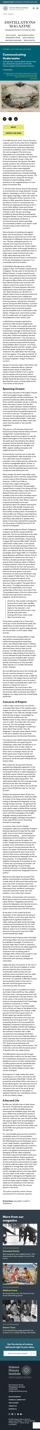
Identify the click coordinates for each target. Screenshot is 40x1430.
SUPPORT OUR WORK (13, 133)
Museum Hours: (8, 2)
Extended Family (11, 1250)
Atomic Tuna (9, 1327)
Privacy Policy (13, 1423)
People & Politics (29, 40)
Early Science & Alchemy (26, 35)
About (13, 127)
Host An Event (13, 1403)
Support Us (13, 1409)
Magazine (11, 14)
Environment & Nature (13, 38)
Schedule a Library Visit (17, 1400)
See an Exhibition (15, 1397)
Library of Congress (33, 78)
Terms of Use (24, 1423)
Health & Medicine (28, 38)
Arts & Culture (11, 35)
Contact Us (13, 1406)
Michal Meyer (8, 1201)
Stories (5, 14)
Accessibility (13, 1424)
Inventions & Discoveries (13, 40)
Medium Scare (10, 1290)
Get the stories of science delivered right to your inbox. (20, 1345)
